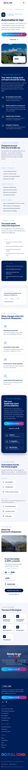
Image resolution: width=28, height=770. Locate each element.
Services (9, 9)
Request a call (13, 428)
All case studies (13, 594)
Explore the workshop (13, 423)
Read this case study (13, 590)
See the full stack (8, 301)
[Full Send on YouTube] (6, 701)
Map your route (13, 669)
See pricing (13, 39)
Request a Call (13, 697)
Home (3, 9)
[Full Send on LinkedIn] (2, 701)
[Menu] (23, 2)
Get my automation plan (13, 34)
